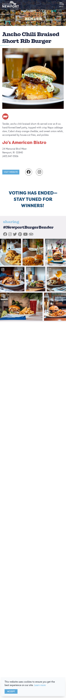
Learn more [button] (40, 685)
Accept (11, 691)
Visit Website (11, 172)
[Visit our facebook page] (28, 172)
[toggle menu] (61, 4)
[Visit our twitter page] (15, 234)
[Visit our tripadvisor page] (31, 234)
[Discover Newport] (10, 4)
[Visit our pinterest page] (20, 234)
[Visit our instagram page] (39, 172)
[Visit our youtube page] (25, 234)
